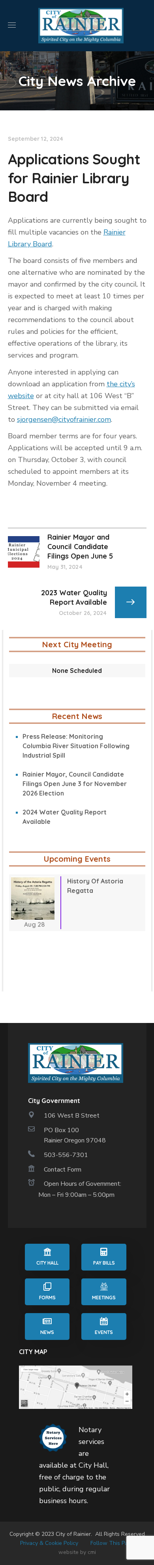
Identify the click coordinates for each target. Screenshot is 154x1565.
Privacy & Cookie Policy (49, 1543)
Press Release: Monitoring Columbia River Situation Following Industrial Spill (76, 745)
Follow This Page (112, 1543)
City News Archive (77, 80)
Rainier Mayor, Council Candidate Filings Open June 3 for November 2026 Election (75, 783)
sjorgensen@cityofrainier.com (64, 419)
